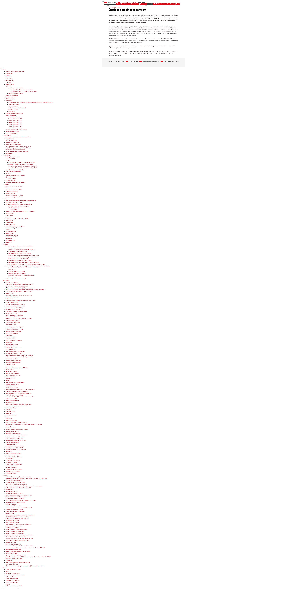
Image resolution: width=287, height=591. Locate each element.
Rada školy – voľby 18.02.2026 (15, 88)
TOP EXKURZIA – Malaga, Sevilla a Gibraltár (17, 286)
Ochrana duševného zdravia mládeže (15, 502)
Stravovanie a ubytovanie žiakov (14, 197)
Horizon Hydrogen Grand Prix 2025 (14, 493)
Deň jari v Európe (10, 233)
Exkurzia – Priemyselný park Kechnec (15, 351)
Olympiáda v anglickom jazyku (13, 362)
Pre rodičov (143, 3)
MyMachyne (9, 217)
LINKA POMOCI (12, 178)
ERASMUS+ (156, 3)
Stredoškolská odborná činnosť (14, 457)
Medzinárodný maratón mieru (13, 348)
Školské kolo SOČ (10, 402)
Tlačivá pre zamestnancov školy (14, 586)
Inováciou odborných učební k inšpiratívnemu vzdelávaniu (21, 200)
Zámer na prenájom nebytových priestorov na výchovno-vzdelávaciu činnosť (25, 566)
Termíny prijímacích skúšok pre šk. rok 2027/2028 (18, 146)
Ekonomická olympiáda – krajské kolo (15, 498)
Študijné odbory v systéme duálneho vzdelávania (18, 148)
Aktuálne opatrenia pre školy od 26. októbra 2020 (18, 551)
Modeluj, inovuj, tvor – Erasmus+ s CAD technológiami (19, 246)
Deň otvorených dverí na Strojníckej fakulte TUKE (18, 404)
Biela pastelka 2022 (10, 386)
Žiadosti (8, 584)
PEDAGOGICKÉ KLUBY (13, 208)
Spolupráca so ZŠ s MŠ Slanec (13, 309)
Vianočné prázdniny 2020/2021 (13, 544)
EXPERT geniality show (11, 371)
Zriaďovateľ (8, 77)
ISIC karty (8, 173)
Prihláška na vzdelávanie (12, 142)
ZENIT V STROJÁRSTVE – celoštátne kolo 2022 (17, 517)
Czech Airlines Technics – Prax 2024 (15, 326)
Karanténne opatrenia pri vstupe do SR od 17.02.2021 (19, 538)
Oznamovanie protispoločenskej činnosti (16, 129)
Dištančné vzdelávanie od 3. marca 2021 (16, 537)
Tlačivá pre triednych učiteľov (13, 569)
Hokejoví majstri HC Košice (12, 455)
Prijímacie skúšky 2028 (11, 140)
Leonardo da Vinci (10, 240)
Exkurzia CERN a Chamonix (12, 320)
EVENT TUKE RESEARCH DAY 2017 (14, 469)
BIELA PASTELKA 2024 (11, 324)
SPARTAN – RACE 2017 (11, 467)
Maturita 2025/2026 (10, 158)
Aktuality (172, 3)
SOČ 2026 (8, 160)
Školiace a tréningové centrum (14, 228)
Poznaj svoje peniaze (11, 231)
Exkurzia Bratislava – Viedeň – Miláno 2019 (16, 435)
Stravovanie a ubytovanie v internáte (15, 149)
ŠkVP (9, 82)
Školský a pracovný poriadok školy (17, 108)
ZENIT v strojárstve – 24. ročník (14, 340)
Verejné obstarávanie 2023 (15, 124)
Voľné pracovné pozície (11, 133)
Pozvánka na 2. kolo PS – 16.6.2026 (14, 448)
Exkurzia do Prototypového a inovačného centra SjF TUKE (20, 300)
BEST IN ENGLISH (10, 369)
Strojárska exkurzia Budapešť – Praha (15, 306)
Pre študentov (135, 3)
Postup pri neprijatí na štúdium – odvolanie (17, 151)
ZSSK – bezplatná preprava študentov (15, 182)
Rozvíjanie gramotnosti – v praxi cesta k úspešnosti (19, 204)
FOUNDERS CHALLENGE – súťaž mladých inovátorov (19, 295)
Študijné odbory (10, 80)
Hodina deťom (9, 298)
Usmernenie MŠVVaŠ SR (12, 564)
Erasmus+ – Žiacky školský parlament (15, 511)
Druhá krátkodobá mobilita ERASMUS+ (18, 258)
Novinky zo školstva (11, 504)
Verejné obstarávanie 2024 (15, 126)
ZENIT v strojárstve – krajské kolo (14, 315)
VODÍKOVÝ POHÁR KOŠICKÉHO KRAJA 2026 (16, 484)
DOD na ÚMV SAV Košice (12, 466)
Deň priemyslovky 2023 (11, 346)
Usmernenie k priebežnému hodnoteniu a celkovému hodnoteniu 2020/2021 (25, 547)
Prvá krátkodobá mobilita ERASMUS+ (17, 251)
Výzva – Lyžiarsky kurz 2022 (12, 522)
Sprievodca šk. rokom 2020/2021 (14, 558)
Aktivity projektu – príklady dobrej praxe (18, 206)
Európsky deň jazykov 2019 (12, 442)
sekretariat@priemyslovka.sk (151, 61)
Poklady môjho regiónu (12, 235)
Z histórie (8, 75)
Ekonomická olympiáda (12, 333)
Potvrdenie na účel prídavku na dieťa (15, 575)
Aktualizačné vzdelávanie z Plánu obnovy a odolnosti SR (20, 211)
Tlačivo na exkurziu (11, 577)
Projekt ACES (9, 242)
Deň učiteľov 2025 (10, 489)
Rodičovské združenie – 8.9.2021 (14, 526)
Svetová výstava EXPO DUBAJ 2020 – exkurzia (17, 391)
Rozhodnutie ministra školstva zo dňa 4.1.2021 (17, 540)
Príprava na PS (9, 153)
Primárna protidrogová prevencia (14, 195)
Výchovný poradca (10, 177)
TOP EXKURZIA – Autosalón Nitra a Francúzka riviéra (19, 291)
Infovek (7, 229)
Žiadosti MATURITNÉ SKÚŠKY (13, 580)
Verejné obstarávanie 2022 (15, 122)
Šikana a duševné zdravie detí (13, 171)
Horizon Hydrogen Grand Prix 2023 (14, 353)
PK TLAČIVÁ (14, 209)
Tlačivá (178, 3)
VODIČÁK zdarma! (10, 378)
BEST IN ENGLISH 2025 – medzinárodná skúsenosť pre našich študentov (25, 289)
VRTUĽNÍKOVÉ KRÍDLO (11, 462)
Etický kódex (11, 111)
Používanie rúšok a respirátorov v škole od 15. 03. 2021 (19, 535)
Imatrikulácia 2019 (10, 428)
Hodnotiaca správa (13, 106)
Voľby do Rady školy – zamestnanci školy (21, 89)
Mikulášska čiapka (10, 338)
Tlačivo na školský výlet (12, 578)
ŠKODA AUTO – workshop (12, 431)
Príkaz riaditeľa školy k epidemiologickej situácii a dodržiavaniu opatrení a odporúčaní (30, 102)
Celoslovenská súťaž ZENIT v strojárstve (16, 449)
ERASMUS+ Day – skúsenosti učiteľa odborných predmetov (23, 255)
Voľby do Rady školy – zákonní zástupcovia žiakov (24, 91)
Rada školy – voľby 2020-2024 (15, 93)
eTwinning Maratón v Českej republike (15, 226)
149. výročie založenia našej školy (14, 395)
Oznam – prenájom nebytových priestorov (16, 529)
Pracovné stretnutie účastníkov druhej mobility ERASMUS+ (23, 257)
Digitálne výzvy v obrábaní (12, 373)
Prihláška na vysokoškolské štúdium (15, 169)
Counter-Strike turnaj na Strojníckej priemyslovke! (20, 288)
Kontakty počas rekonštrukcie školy (15, 71)
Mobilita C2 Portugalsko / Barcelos (17, 273)
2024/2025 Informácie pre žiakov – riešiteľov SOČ (20, 164)
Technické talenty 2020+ (12, 398)
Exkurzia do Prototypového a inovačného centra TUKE (20, 284)
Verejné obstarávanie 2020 (15, 119)
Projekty (150, 3)
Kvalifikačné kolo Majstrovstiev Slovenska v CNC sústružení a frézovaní (24, 424)
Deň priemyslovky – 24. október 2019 (15, 437)
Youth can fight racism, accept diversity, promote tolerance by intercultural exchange (28, 266)
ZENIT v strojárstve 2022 (12, 388)
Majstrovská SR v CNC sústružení (14, 464)
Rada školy (8, 86)
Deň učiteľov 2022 (10, 513)
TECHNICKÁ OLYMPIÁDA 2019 (13, 471)
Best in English (9, 342)
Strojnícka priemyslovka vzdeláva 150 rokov (17, 367)
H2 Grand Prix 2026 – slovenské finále (15, 482)
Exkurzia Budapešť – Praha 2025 (14, 317)
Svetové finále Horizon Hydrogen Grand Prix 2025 (18, 487)
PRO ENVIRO (9, 239)
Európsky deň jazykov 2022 (12, 384)
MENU (1, 68)
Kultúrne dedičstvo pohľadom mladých (16, 278)
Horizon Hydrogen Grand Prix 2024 (14, 329)
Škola (118, 3)
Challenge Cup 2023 (11, 337)
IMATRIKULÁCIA (10, 458)
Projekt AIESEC (9, 220)
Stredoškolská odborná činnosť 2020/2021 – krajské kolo (20, 397)
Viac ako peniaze (10, 213)
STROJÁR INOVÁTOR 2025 (12, 491)
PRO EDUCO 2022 (10, 366)
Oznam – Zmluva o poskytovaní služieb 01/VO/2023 (19, 507)
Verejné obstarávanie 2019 (15, 117)
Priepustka (8, 571)
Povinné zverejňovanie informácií (14, 113)
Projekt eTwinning (10, 224)
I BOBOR (8, 380)
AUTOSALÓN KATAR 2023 (12, 344)
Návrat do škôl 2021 (11, 542)
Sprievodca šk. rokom (13, 104)
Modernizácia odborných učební (14, 202)
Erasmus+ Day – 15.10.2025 (15, 248)
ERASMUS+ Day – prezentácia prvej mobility (19, 253)
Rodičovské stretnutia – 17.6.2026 (14, 186)
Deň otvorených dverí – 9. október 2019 (16, 440)
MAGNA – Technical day (12, 302)
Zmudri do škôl (9, 215)
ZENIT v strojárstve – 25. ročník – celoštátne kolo (18, 497)
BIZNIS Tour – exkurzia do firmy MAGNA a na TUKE (19, 318)
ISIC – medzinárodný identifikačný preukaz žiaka (18, 137)
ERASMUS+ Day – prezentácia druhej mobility (20, 260)
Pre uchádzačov (125, 3)
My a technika (9, 222)
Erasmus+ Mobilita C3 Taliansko (16, 271)
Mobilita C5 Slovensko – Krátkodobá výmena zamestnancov (23, 268)
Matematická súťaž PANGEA (13, 460)
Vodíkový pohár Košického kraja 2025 (15, 304)
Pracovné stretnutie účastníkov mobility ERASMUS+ (21, 249)
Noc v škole (9, 409)
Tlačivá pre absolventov (12, 582)
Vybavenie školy (10, 84)
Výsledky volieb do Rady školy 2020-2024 (16, 555)
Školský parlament (10, 97)
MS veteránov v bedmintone (13, 322)
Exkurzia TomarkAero (11, 415)
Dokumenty (9, 100)
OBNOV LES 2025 (10, 293)
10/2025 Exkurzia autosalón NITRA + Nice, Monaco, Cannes (21, 500)
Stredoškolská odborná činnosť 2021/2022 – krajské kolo (22, 168)
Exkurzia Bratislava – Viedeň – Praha (15, 382)
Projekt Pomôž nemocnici (12, 400)
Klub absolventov (10, 99)
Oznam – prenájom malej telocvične (15, 531)
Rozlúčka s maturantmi (12, 282)
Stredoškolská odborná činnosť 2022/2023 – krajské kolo (22, 166)
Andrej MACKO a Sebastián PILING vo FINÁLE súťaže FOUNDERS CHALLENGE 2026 (26, 478)
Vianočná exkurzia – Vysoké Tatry (14, 308)
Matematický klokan (11, 473)
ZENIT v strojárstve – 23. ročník (13, 375)
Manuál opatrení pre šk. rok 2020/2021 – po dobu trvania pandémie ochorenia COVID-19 (28, 557)
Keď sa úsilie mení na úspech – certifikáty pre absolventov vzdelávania (26, 264)
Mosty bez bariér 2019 (11, 444)
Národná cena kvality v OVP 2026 (14, 480)
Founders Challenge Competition (14, 328)
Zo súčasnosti (9, 73)
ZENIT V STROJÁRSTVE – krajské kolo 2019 (16, 422)
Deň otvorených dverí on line (13, 549)
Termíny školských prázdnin (13, 157)
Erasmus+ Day (12, 269)
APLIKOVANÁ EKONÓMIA (12, 237)
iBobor (7, 417)
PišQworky (8, 426)
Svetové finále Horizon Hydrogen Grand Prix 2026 (18, 477)
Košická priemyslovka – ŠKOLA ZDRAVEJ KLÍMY (17, 219)
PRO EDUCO (9, 451)
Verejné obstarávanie (11, 115)
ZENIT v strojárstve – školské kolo (14, 438)
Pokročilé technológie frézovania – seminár (17, 429)
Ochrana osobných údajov (12, 131)
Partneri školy (9, 79)
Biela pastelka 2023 (10, 349)
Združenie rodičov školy (12, 95)
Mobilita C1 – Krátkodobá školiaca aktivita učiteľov (21, 275)
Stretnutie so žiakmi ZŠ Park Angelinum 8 (16, 311)
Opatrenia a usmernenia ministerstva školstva (18, 562)
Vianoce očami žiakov (11, 408)
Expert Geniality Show (11, 420)
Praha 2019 (8, 413)
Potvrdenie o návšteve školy (13, 573)
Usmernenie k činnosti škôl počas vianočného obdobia (20, 546)
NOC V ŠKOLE (9, 335)
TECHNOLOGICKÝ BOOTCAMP (13, 297)
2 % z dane (8, 188)
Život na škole (164, 3)
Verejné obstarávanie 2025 (15, 128)
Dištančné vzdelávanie (11, 553)
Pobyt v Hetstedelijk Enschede (13, 453)
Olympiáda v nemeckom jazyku (14, 331)
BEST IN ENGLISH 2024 (11, 313)
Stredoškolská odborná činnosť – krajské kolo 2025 (21, 162)
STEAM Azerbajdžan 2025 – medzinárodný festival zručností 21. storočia (24, 486)
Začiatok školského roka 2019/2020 (15, 446)
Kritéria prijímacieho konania (13, 144)
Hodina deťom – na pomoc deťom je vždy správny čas (19, 357)
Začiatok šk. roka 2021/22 (12, 527)
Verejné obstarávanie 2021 (15, 120)
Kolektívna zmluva (13, 109)
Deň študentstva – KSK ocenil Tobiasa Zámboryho (18, 393)
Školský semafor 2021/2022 (12, 520)
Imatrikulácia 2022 (10, 377)
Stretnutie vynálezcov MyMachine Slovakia (17, 406)
